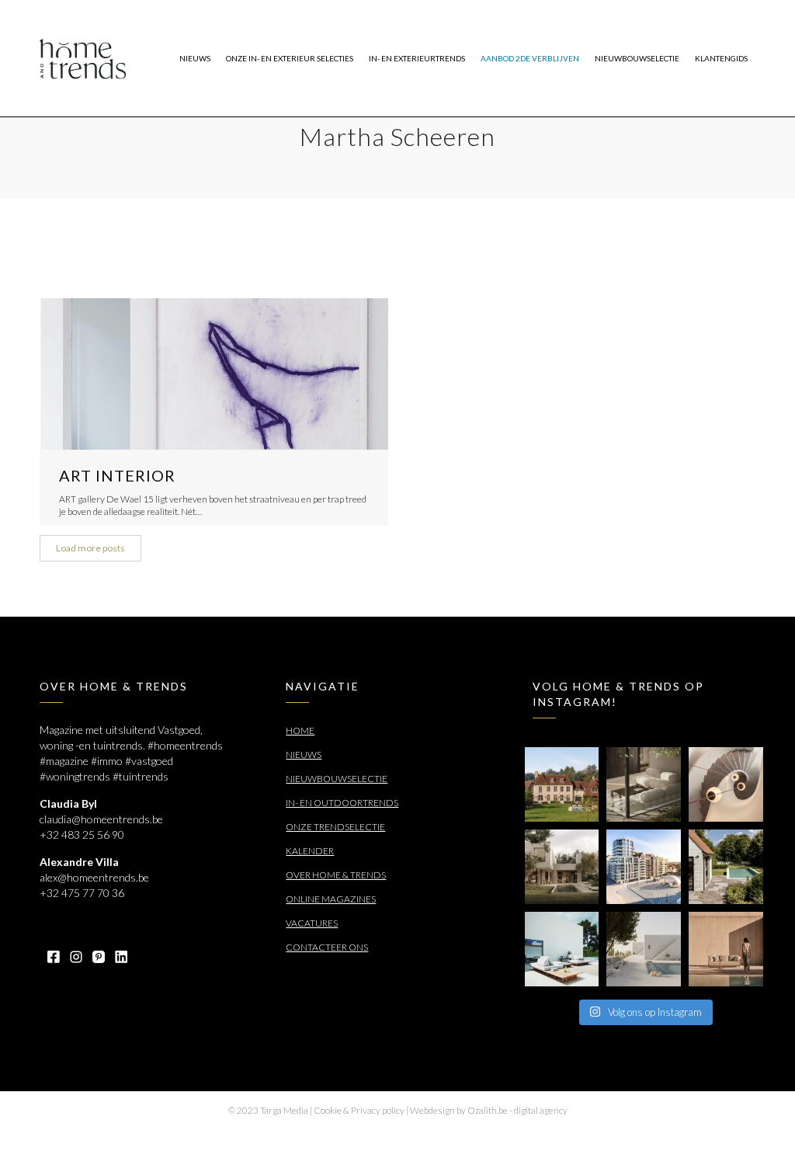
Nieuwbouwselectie (336, 778)
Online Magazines (331, 899)
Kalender (310, 851)
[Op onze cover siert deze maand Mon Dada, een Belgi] (643, 949)
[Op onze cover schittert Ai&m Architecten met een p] (726, 784)
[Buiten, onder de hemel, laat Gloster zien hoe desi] (562, 949)
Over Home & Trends (336, 875)
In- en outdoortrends (342, 803)
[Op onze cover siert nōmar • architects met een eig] (562, 866)
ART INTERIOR (117, 475)
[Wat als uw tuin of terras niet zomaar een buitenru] (726, 949)
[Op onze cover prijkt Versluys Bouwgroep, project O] (643, 866)
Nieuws (303, 754)
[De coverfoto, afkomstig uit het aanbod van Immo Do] (562, 784)
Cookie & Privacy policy (359, 1110)
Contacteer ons (327, 947)
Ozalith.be (487, 1110)
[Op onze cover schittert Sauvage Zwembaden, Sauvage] (726, 866)
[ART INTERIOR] (213, 374)
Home (300, 730)
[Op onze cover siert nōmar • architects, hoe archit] (643, 784)
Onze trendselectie (335, 827)
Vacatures (312, 923)
